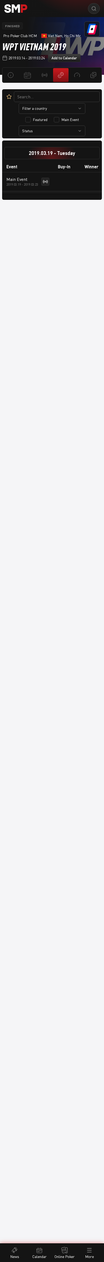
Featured (40, 119)
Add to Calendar (64, 58)
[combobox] (52, 108)
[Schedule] (27, 75)
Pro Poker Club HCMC (20, 35)
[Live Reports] (44, 75)
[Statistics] (77, 75)
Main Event (70, 119)
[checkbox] (28, 119)
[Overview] (10, 75)
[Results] (60, 75)
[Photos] (93, 75)
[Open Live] (45, 182)
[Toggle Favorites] (9, 96)
